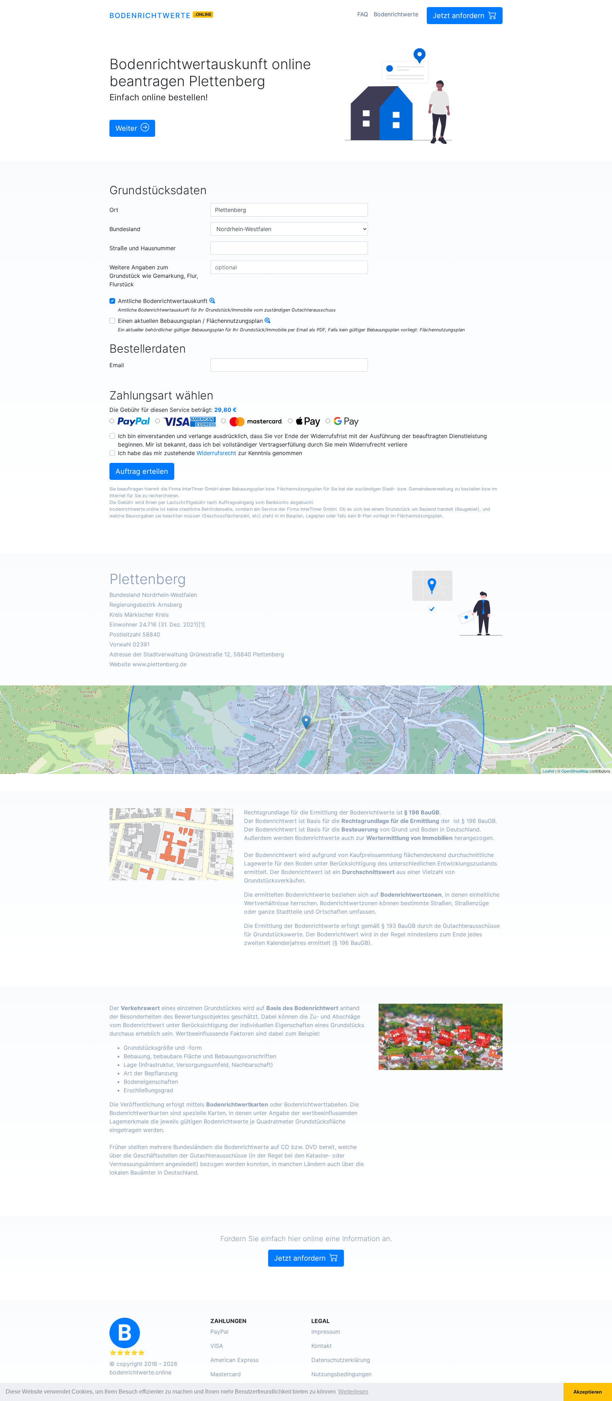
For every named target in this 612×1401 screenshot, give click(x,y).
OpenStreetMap (575, 771)
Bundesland (124, 228)
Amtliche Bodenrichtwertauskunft (163, 300)
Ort (113, 209)
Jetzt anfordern (460, 15)
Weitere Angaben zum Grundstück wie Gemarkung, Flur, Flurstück (153, 276)
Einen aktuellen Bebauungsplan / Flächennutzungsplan (190, 320)
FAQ (362, 14)
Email (116, 365)
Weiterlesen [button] (353, 1392)
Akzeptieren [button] (587, 1392)
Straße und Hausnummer (142, 248)
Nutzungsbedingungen (341, 1374)
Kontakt (321, 1345)
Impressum (325, 1331)
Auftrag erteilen (141, 471)
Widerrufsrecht (216, 452)
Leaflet (548, 771)
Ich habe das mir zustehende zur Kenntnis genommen (210, 452)
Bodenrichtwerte (150, 15)
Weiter (127, 128)
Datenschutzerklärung (340, 1359)
